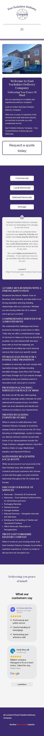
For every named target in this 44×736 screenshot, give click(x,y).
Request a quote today (22, 148)
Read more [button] (15, 668)
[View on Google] (12, 651)
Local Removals (22, 187)
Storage (22, 206)
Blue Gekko (22, 725)
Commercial (22, 178)
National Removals (22, 197)
